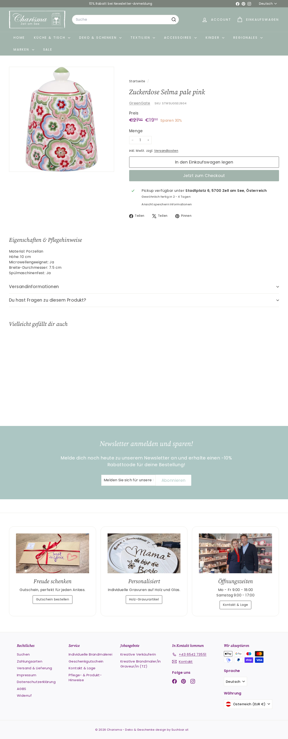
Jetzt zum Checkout (204, 175)
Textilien (141, 37)
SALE (47, 49)
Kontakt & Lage (235, 604)
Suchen (23, 654)
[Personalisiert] (144, 553)
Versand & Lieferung (34, 668)
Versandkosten (166, 151)
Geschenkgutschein (86, 661)
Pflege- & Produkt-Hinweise (85, 678)
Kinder (213, 37)
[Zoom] (61, 119)
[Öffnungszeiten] (235, 553)
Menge (136, 131)
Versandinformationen (34, 287)
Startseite (137, 81)
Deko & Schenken (98, 37)
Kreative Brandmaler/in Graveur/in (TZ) (140, 664)
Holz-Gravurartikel (144, 599)
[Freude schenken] (52, 553)
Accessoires (178, 37)
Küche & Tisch (50, 37)
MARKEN (22, 49)
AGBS (21, 688)
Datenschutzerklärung (36, 681)
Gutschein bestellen (52, 599)
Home (19, 37)
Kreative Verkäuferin (138, 654)
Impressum (26, 675)
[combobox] (125, 19)
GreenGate (139, 103)
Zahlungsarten (29, 661)
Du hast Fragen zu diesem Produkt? (47, 300)
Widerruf (24, 695)
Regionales (246, 37)
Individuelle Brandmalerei (90, 654)
